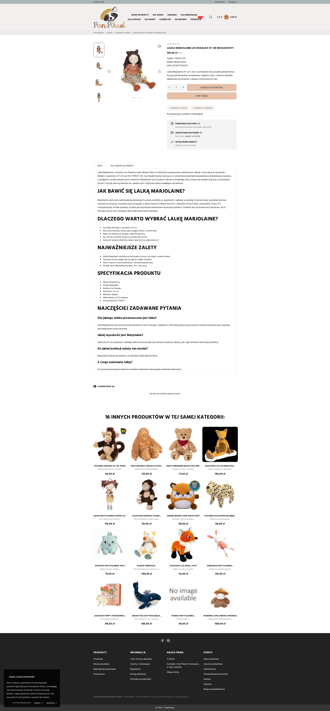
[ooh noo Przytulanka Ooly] (124, 534)
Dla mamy (150, 19)
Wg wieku (158, 15)
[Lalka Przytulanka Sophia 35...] (124, 484)
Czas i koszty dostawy (141, 659)
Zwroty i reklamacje (140, 664)
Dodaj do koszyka (212, 88)
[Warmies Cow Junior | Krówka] (235, 584)
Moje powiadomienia (214, 689)
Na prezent (181, 19)
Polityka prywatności (22, 703)
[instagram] (168, 640)
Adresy (207, 679)
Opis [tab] (99, 166)
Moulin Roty (180, 62)
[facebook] (162, 640)
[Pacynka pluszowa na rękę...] (235, 484)
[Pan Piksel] (103, 17)
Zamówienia (210, 669)
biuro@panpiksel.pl (181, 697)
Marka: (170, 62)
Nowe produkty (140, 15)
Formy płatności (138, 674)
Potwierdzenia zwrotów (216, 674)
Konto (208, 653)
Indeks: (170, 58)
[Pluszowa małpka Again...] (161, 484)
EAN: (169, 65)
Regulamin (135, 669)
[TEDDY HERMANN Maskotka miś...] (198, 434)
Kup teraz (202, 96)
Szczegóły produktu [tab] (122, 166)
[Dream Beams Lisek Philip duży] (198, 484)
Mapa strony (173, 672)
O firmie (171, 659)
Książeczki (165, 19)
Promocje (196, 19)
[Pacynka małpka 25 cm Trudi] (124, 434)
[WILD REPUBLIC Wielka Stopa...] (161, 434)
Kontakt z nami (98, 2)
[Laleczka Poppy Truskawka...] (124, 584)
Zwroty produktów (213, 664)
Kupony (208, 684)
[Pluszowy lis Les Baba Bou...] (235, 434)
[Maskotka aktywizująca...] (161, 584)
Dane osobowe (211, 659)
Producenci (99, 674)
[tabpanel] (134, 71)
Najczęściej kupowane (104, 669)
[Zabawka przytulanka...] (235, 534)
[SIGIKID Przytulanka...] (198, 584)
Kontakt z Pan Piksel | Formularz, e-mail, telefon (183, 665)
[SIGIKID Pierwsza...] (161, 534)
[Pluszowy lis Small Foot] (198, 534)
